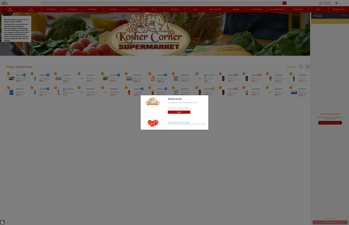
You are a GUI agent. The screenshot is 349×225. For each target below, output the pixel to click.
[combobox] (179, 108)
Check (179, 112)
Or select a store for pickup (180, 122)
